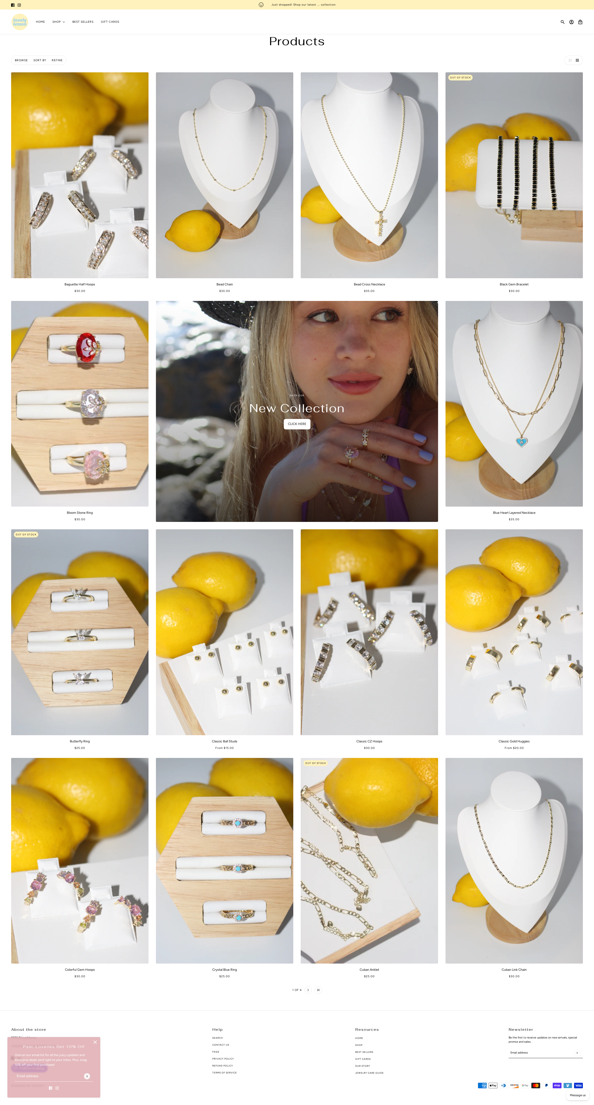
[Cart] (580, 22)
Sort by (39, 60)
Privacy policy (223, 1058)
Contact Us (220, 1044)
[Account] (571, 22)
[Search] (562, 22)
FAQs (215, 1051)
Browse (21, 60)
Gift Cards (363, 1058)
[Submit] (87, 1076)
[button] (569, 60)
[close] (95, 1042)
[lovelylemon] (20, 22)
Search (217, 1037)
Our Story (362, 1065)
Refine (57, 60)
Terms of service (224, 1072)
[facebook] (12, 4)
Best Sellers (364, 1052)
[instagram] (19, 4)
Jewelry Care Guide (369, 1072)
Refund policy (222, 1065)
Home (359, 1038)
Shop (359, 1045)
